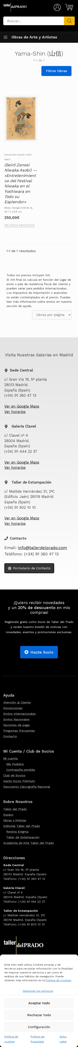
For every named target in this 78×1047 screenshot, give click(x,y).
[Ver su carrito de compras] (68, 7)
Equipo (8, 814)
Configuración (39, 1027)
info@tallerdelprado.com (42, 547)
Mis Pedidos (15, 764)
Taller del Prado (15, 809)
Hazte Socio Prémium (19, 781)
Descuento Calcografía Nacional (26, 786)
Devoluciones (13, 708)
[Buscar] (69, 21)
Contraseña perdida (20, 769)
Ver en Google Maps (21, 406)
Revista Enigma (17, 831)
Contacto (10, 736)
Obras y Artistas (14, 820)
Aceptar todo (39, 1003)
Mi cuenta (10, 758)
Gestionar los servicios (38, 991)
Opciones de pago (16, 725)
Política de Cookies (58, 980)
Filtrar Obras (56, 71)
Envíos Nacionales (16, 719)
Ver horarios (15, 412)
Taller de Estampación (22, 837)
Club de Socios (14, 775)
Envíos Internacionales (19, 713)
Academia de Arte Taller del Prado (28, 843)
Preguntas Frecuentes (19, 730)
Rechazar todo (39, 1015)
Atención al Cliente (17, 702)
